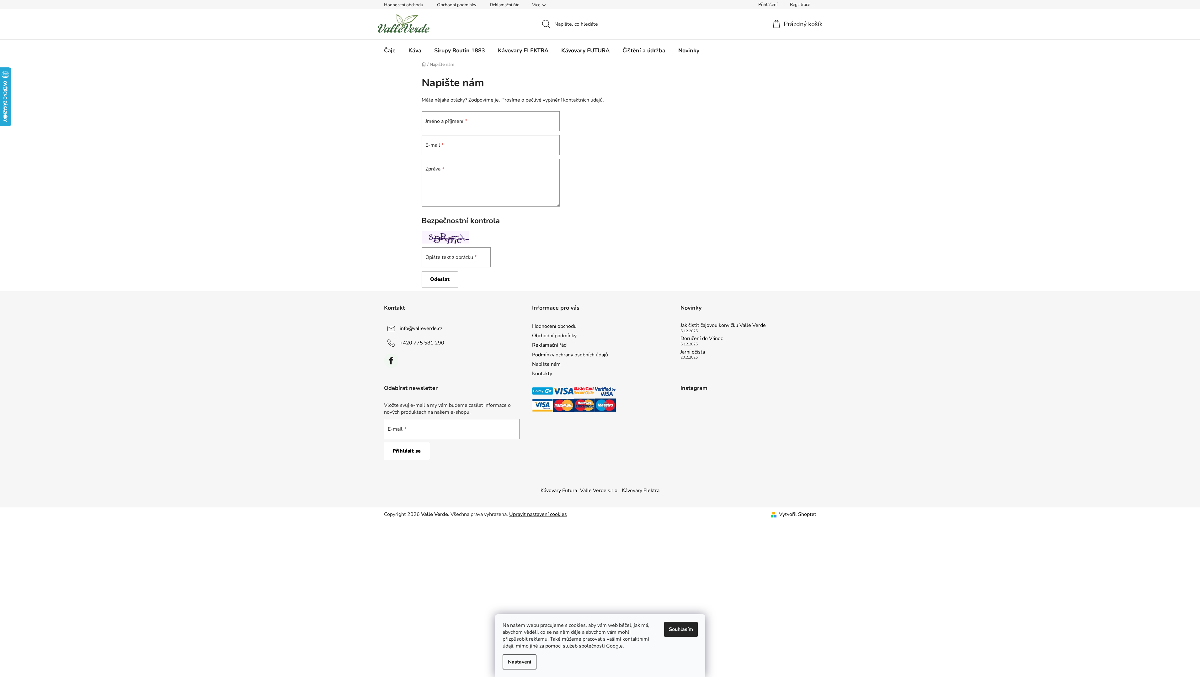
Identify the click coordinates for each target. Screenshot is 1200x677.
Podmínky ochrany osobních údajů (570, 354)
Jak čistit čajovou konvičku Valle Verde (723, 325)
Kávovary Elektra (640, 490)
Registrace (800, 5)
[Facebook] (391, 361)
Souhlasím (681, 629)
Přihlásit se (406, 451)
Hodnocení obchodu (403, 5)
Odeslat (440, 279)
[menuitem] (390, 50)
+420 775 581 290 (422, 342)
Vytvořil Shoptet (797, 514)
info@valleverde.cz (421, 328)
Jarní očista (692, 352)
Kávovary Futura (559, 490)
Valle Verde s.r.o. (599, 490)
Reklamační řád (505, 5)
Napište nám (546, 364)
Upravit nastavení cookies (538, 514)
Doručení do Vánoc (701, 339)
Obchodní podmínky (456, 5)
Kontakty (542, 373)
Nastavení (519, 662)
